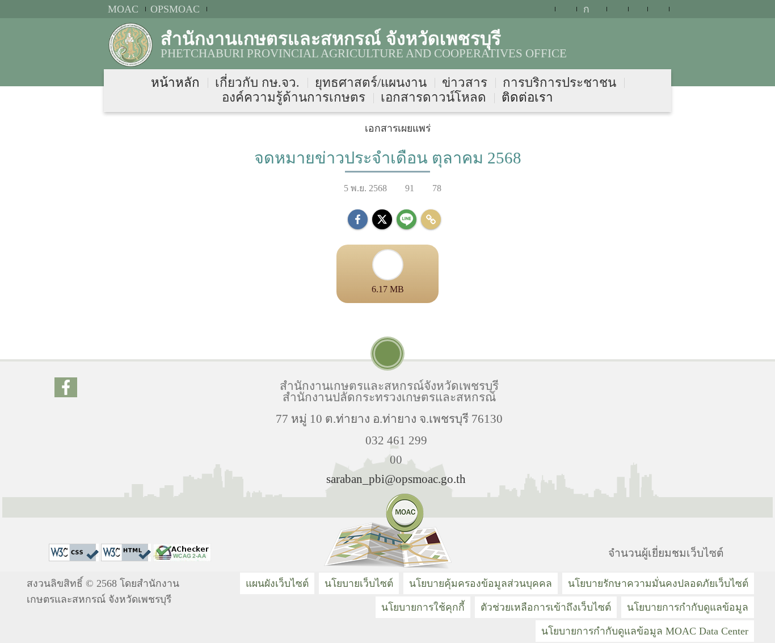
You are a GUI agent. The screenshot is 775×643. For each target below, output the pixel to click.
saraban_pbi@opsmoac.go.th (396, 478)
